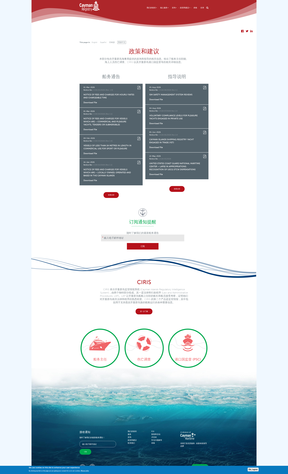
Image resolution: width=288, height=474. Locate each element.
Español (103, 42)
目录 (202, 8)
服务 (129, 434)
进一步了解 (144, 311)
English (94, 42)
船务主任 (100, 359)
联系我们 (131, 443)
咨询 (174, 8)
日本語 (112, 42)
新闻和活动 (155, 434)
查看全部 (111, 195)
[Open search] (207, 7)
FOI (152, 431)
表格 (195, 8)
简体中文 (121, 42)
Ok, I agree (253, 469)
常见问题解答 (156, 440)
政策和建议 (184, 8)
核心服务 (163, 8)
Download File (90, 102)
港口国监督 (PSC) (188, 359)
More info (85, 471)
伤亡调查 (144, 359)
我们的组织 (151, 8)
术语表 (154, 437)
